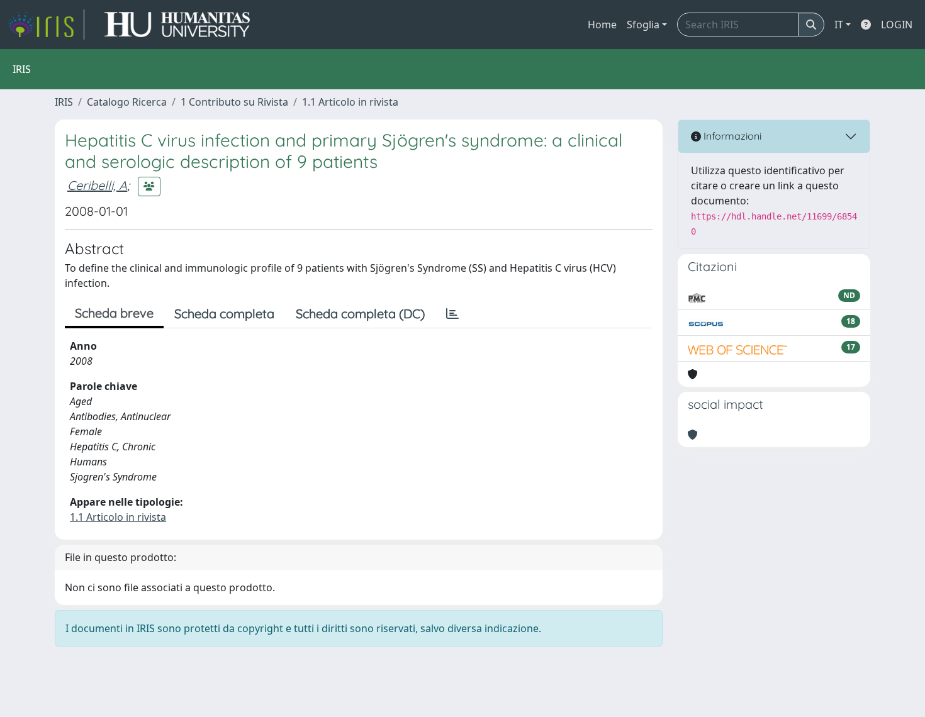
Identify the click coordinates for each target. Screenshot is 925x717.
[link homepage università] (177, 24)
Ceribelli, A (97, 185)
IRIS (64, 102)
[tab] (452, 314)
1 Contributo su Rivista (234, 102)
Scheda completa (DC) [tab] (360, 313)
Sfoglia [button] (643, 24)
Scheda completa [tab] (224, 313)
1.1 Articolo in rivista (350, 102)
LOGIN (896, 24)
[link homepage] (46, 24)
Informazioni (731, 136)
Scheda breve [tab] (114, 313)
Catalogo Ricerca (127, 102)
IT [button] (838, 24)
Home (602, 24)
